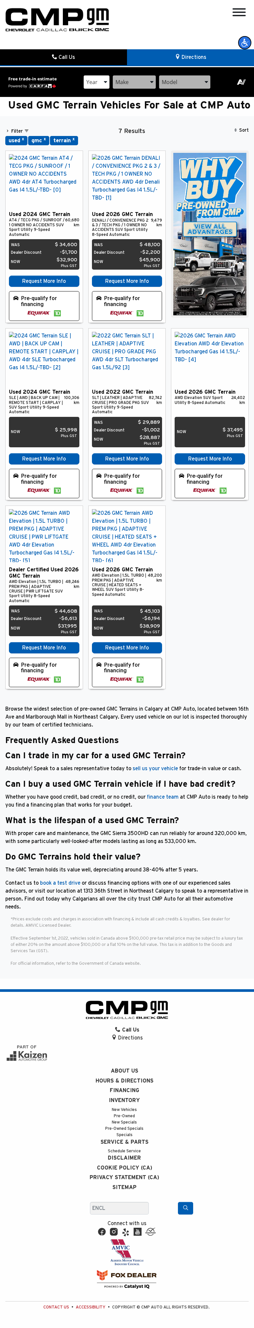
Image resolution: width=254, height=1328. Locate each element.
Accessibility (91, 1307)
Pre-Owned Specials (124, 1129)
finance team (163, 797)
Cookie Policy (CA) (124, 1168)
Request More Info (44, 281)
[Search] (185, 1208)
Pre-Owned (124, 1116)
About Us (124, 1071)
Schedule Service (124, 1151)
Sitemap (124, 1187)
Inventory (124, 1100)
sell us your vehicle (155, 768)
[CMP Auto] (57, 19)
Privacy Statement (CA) (124, 1177)
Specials (124, 1135)
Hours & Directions (124, 1081)
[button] (244, 42)
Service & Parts (124, 1142)
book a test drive (60, 883)
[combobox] (96, 82)
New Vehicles (124, 1110)
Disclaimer (124, 1158)
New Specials (124, 1122)
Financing (124, 1090)
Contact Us (56, 1307)
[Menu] (239, 13)
